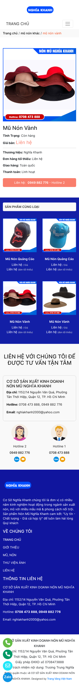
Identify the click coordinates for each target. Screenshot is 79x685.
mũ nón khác (30, 33)
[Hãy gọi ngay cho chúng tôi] (5, 654)
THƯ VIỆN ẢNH (14, 563)
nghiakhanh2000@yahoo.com (38, 412)
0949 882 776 (38, 182)
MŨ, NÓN (9, 555)
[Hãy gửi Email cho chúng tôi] (5, 665)
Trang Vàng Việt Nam (59, 678)
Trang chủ (10, 33)
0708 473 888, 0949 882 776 (40, 404)
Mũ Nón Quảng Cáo (19, 259)
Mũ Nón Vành (20, 322)
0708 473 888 (59, 452)
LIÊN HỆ (9, 570)
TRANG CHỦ (17, 23)
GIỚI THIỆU (11, 547)
